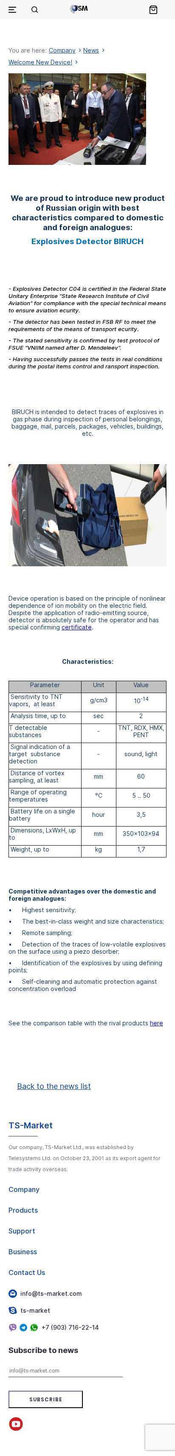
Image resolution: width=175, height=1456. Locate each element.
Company (62, 50)
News (91, 50)
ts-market (35, 1310)
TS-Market (30, 1125)
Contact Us (26, 1272)
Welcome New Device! (40, 62)
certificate (77, 627)
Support (21, 1231)
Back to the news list (54, 1086)
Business (22, 1251)
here (156, 1023)
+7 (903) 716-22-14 (70, 1327)
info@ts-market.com (51, 1293)
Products (23, 1210)
